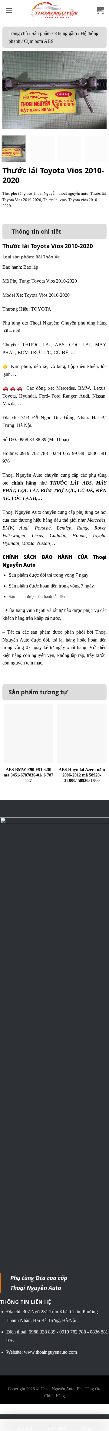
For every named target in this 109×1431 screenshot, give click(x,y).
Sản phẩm (41, 33)
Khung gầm (65, 33)
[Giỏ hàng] (100, 10)
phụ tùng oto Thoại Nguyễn (34, 193)
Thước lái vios (55, 200)
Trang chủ (18, 33)
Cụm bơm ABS (39, 41)
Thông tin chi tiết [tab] (36, 231)
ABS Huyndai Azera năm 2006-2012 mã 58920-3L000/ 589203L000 (82, 775)
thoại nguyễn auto (73, 193)
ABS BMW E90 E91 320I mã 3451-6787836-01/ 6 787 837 (28, 775)
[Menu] (9, 10)
